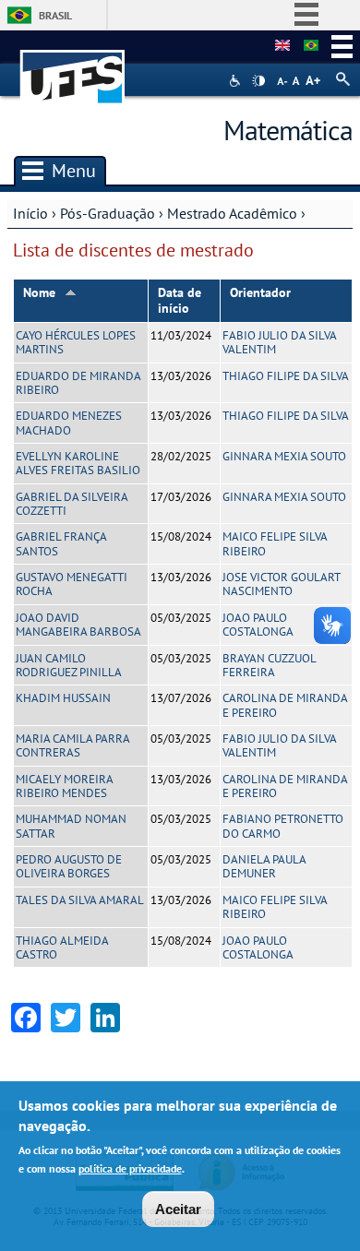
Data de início (179, 300)
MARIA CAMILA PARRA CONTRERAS (72, 745)
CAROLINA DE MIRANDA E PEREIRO (284, 705)
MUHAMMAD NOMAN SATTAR (71, 825)
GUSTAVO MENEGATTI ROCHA (71, 584)
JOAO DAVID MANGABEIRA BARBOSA (78, 624)
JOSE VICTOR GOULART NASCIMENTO (281, 584)
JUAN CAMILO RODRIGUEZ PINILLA (69, 665)
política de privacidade (130, 1168)
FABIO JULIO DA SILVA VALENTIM (279, 342)
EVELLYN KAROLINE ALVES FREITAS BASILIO (78, 463)
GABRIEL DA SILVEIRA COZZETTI (71, 503)
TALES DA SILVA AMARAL (80, 900)
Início (30, 213)
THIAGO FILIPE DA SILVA (285, 376)
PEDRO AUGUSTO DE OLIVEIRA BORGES (69, 866)
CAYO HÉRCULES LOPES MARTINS (76, 342)
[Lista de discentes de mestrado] (311, 46)
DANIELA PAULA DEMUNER (264, 866)
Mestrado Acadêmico (232, 213)
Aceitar (178, 1209)
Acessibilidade (237, 81)
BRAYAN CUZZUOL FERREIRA (269, 665)
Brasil (55, 15)
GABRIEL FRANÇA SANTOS (61, 543)
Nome (39, 292)
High (258, 81)
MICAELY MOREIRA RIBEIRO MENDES (64, 786)
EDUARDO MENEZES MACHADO (69, 422)
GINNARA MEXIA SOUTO (284, 456)
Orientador (260, 292)
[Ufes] (73, 67)
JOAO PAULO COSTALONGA (258, 624)
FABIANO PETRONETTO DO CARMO (282, 825)
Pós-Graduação (107, 213)
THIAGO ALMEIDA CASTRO (62, 947)
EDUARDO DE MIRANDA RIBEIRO (78, 383)
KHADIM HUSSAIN (63, 698)
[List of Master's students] (282, 46)
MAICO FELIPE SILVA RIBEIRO (274, 543)
